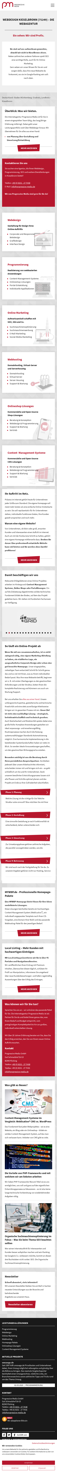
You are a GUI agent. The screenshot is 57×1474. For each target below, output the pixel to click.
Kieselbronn (7, 101)
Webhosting (7, 1339)
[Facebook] (4, 1435)
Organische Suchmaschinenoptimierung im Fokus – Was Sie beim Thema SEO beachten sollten (28, 1240)
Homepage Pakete (10, 1342)
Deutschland (7, 97)
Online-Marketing (9, 1335)
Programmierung (9, 1329)
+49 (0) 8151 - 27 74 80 (21, 183)
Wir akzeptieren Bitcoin (17, 1420)
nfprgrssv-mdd (23, 186)
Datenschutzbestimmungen (43, 1443)
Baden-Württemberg (23, 97)
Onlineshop (23, 828)
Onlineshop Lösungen (11, 1345)
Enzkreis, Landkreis (41, 97)
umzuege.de (8, 1362)
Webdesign (6, 1332)
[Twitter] (9, 1435)
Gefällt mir (22, 1435)
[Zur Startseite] (13, 5)
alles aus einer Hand (30, 699)
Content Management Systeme (15, 1349)
